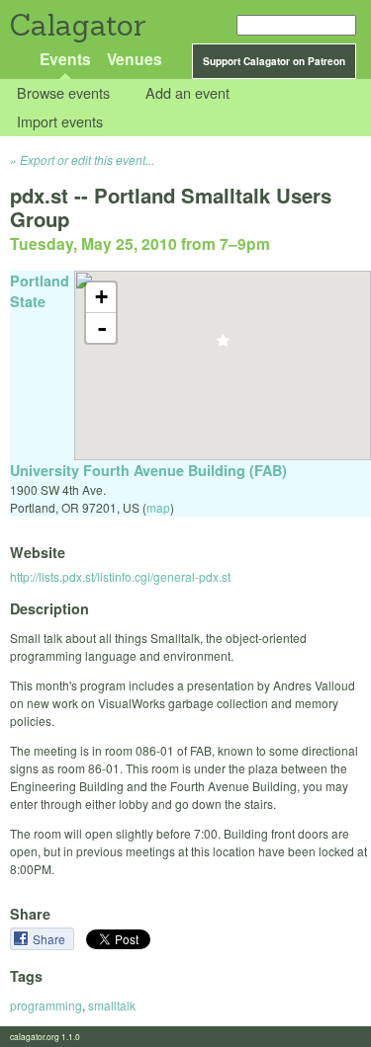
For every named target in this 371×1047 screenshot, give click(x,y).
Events (65, 58)
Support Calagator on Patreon (274, 61)
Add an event (187, 93)
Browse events (63, 93)
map (158, 507)
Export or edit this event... (87, 159)
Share (50, 938)
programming (46, 1005)
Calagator (76, 25)
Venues (134, 58)
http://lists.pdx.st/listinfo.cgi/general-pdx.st (120, 576)
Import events (60, 121)
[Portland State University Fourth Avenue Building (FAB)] (223, 346)
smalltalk (112, 1005)
